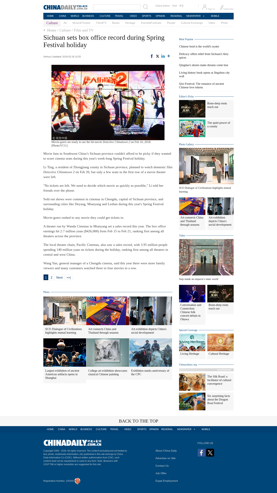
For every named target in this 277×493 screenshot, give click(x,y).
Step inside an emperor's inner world (198, 279)
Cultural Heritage (219, 353)
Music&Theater (82, 22)
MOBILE (215, 16)
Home (51, 30)
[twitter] (157, 56)
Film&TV (101, 22)
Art (65, 22)
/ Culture (64, 30)
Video (211, 22)
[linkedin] (163, 56)
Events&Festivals (151, 22)
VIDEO (133, 16)
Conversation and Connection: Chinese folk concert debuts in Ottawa (190, 312)
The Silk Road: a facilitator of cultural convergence (219, 380)
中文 (181, 6)
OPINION (160, 16)
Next (59, 277)
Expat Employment (166, 480)
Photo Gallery (186, 144)
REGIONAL (176, 16)
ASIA (174, 6)
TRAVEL (119, 16)
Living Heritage (189, 353)
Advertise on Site (165, 458)
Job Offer (161, 473)
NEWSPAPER (193, 16)
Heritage (130, 22)
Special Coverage (188, 330)
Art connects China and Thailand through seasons (103, 330)
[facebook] (152, 56)
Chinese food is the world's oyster (199, 46)
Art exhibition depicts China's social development (148, 330)
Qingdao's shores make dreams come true (203, 65)
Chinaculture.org (188, 364)
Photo (224, 22)
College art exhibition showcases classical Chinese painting (107, 372)
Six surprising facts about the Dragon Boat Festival (218, 399)
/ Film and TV (82, 30)
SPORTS (146, 16)
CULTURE (105, 16)
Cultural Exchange (192, 22)
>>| (69, 277)
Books (115, 22)
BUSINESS (88, 16)
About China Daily (166, 450)
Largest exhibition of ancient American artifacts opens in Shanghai (62, 374)
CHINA (62, 16)
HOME (50, 16)
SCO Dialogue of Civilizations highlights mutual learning (63, 330)
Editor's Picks (186, 96)
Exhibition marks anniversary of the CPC (150, 372)
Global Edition (162, 6)
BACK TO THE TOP (138, 421)
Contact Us (162, 465)
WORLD (75, 16)
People (171, 22)
